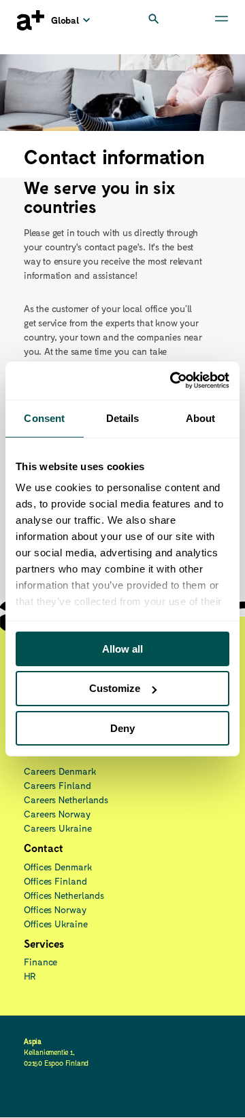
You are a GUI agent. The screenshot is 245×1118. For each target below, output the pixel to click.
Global (65, 20)
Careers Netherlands (66, 799)
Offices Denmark (58, 866)
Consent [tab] (44, 417)
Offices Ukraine (56, 923)
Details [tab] (123, 417)
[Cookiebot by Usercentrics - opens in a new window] (172, 380)
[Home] (30, 20)
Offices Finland (55, 881)
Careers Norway (57, 814)
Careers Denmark (60, 771)
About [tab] (201, 417)
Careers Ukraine (58, 828)
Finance (40, 961)
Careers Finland (57, 785)
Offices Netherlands (64, 895)
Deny (122, 728)
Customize (114, 688)
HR (30, 976)
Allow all (122, 648)
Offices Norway (55, 909)
